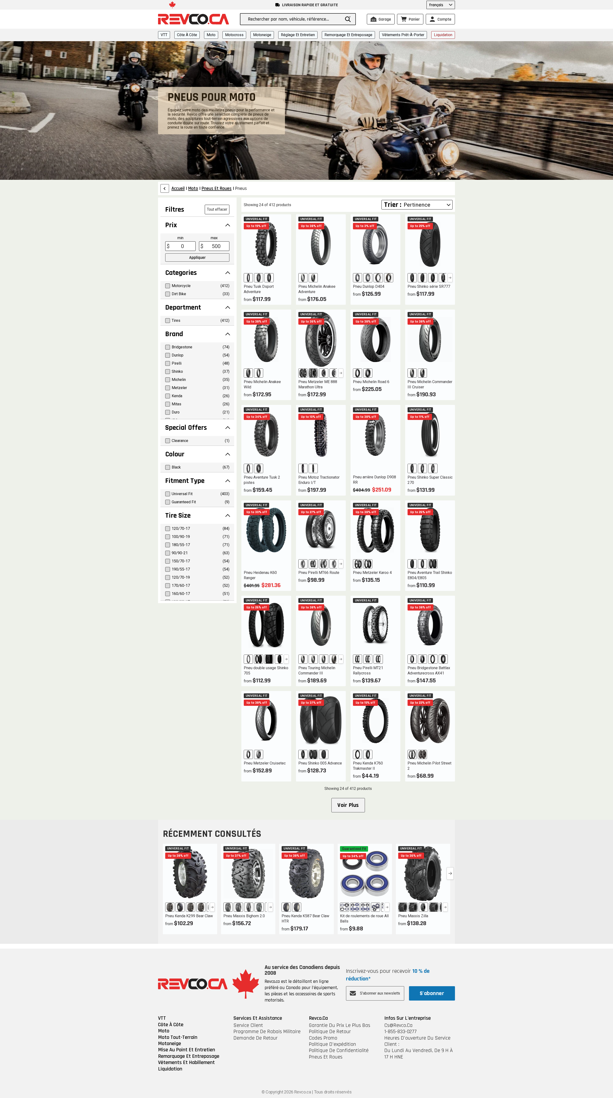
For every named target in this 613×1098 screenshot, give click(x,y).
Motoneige (262, 35)
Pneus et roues (325, 1057)
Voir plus (348, 805)
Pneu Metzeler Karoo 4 (372, 572)
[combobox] (294, 19)
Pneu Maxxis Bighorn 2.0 (244, 916)
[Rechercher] (348, 19)
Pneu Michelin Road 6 (371, 381)
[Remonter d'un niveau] (164, 188)
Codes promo (323, 1038)
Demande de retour (255, 1038)
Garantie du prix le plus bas (339, 1025)
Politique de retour (330, 1032)
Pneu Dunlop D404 (368, 286)
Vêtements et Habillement (186, 1062)
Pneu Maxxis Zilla (413, 916)
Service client (248, 1025)
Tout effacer (217, 209)
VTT (164, 35)
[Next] (450, 277)
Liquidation (443, 35)
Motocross (234, 35)
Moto (211, 35)
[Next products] (450, 873)
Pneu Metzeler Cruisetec (265, 763)
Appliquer (197, 257)
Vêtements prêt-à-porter (403, 35)
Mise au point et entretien (186, 1050)
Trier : (392, 204)
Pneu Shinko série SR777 (429, 286)
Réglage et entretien (298, 35)
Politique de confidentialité (339, 1050)
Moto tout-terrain (177, 1037)
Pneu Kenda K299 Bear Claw (189, 916)
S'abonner (432, 993)
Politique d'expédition (332, 1044)
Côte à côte (187, 35)
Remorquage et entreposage (348, 35)
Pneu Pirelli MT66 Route (318, 572)
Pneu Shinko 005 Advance (320, 763)
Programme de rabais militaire (267, 1032)
